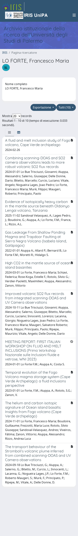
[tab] (9, 132)
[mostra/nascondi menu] (74, 15)
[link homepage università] (26, 15)
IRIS (4, 53)
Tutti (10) (65, 107)
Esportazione (42, 107)
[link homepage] (13, 6)
